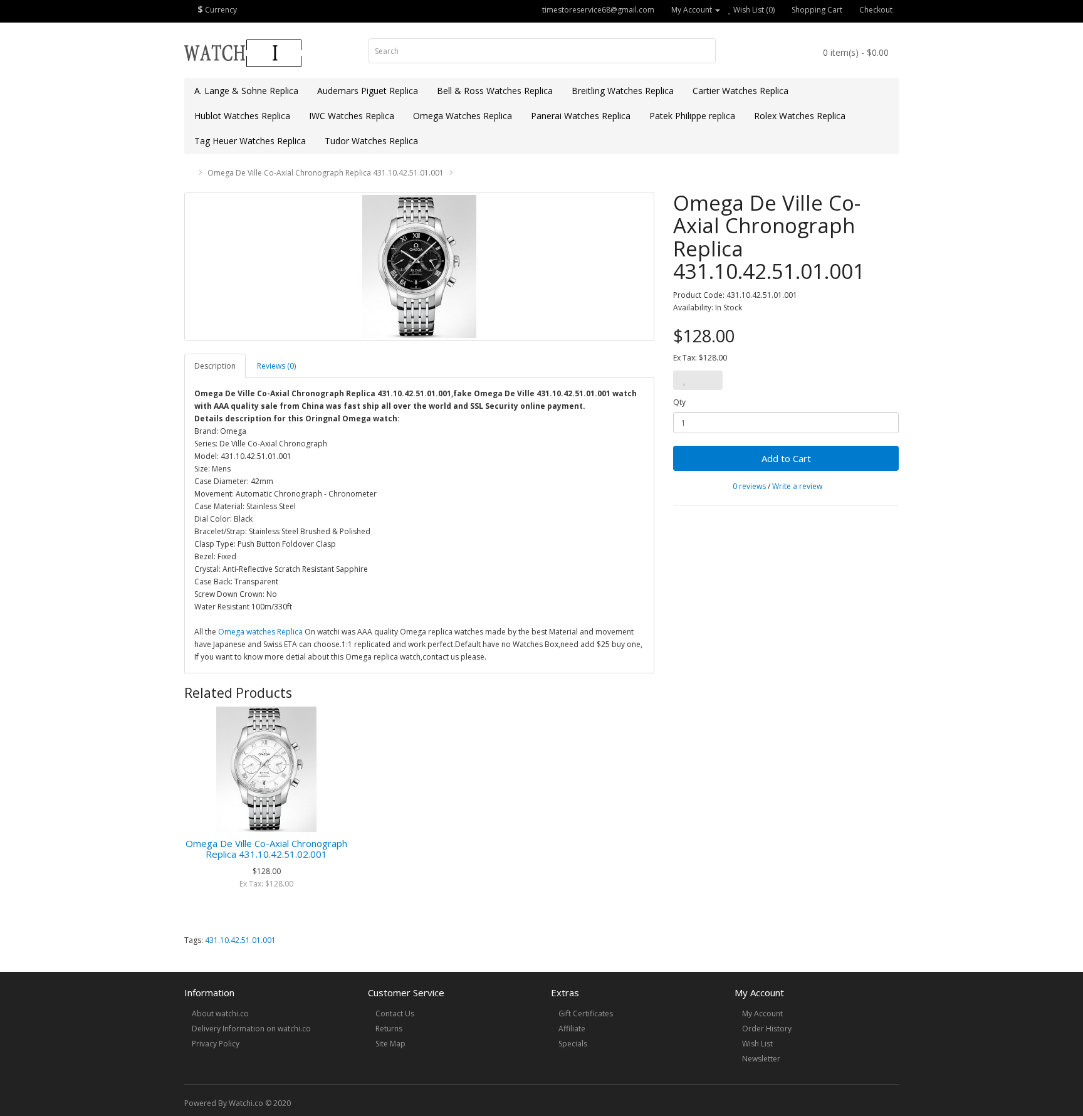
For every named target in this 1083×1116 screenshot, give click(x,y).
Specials (572, 1043)
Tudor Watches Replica (371, 141)
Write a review (797, 486)
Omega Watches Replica (462, 116)
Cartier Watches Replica (740, 91)
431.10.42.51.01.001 (240, 940)
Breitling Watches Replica (623, 91)
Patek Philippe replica (692, 116)
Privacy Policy (215, 1043)
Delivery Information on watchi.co (251, 1028)
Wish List (757, 1043)
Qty (679, 402)
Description (215, 366)
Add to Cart (786, 458)
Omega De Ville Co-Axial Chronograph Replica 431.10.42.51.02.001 (266, 848)
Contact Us (394, 1013)
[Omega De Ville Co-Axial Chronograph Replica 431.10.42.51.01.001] (419, 266)
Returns (388, 1028)
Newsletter (761, 1058)
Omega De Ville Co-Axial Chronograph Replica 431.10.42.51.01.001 (325, 172)
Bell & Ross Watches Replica (495, 91)
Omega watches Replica (260, 631)
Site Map (390, 1043)
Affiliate (571, 1028)
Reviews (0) (276, 366)
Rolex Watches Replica (799, 116)
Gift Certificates (585, 1013)
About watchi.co (220, 1013)
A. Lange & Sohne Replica (246, 91)
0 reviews (749, 486)
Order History (767, 1028)
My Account (762, 1013)
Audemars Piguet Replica (367, 91)
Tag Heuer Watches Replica (250, 141)
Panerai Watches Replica (580, 116)
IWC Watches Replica (351, 116)
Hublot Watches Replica (242, 116)
